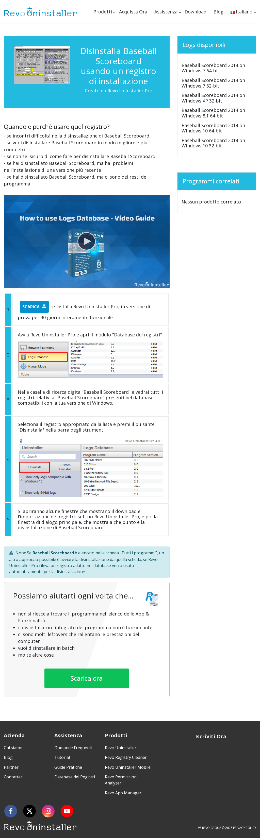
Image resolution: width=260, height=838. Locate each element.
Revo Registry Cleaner (126, 757)
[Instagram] (48, 811)
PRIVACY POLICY (244, 828)
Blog (218, 12)
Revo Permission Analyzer (121, 780)
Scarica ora (87, 678)
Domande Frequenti (73, 747)
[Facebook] (10, 811)
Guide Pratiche (68, 767)
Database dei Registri (74, 777)
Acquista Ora (133, 12)
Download (195, 12)
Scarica (31, 307)
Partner (11, 767)
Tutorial (62, 757)
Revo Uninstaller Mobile (128, 767)
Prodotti (102, 12)
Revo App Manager (123, 793)
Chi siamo (13, 747)
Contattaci (13, 777)
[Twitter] (29, 811)
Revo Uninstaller (120, 747)
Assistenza (165, 12)
